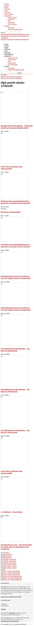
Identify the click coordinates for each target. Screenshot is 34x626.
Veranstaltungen (9, 14)
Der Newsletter (12, 24)
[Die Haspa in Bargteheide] (3, 208)
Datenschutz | (13, 597)
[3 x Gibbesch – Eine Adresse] (14, 508)
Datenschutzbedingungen (15, 29)
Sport (5, 10)
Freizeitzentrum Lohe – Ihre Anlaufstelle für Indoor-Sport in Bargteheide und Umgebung (16, 547)
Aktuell (6, 4)
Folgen (11, 606)
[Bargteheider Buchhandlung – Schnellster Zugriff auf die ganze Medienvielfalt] (14, 122)
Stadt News (7, 12)
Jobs (9, 21)
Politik (6, 7)
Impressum (11, 27)
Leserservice (8, 16)
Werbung (12, 613)
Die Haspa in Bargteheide (10, 212)
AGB (19, 597)
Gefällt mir (10, 604)
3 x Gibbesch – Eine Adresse (11, 512)
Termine (6, 5)
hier (8, 618)
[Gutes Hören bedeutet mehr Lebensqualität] (14, 163)
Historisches (11, 19)
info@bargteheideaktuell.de (10, 621)
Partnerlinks (11, 22)
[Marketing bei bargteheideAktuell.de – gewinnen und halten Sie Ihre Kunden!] (14, 197)
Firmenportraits (12, 17)
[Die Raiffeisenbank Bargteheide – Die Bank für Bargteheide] (14, 345)
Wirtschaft (7, 9)
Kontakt (6, 26)
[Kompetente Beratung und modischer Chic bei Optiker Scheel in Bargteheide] (14, 272)
